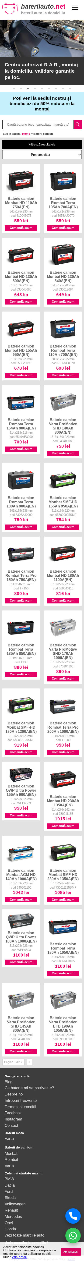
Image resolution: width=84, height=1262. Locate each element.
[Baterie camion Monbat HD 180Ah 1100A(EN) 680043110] (63, 567)
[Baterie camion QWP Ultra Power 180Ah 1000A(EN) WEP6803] (21, 929)
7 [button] (56, 88)
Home (26, 133)
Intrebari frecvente (21, 1100)
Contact (11, 1125)
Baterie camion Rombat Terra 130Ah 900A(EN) (21, 502)
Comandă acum (21, 228)
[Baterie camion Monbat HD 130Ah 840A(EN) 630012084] (63, 268)
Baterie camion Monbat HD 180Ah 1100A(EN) (63, 575)
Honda (10, 1229)
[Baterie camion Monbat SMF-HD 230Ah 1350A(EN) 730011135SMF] (63, 866)
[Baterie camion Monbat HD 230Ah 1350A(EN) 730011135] (63, 792)
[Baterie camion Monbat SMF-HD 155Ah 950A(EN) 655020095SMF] (63, 494)
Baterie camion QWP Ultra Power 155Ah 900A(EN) (21, 790)
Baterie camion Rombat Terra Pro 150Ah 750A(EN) (21, 575)
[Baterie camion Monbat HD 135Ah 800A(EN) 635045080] (21, 268)
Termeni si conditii (20, 1107)
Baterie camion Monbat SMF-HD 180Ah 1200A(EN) (21, 727)
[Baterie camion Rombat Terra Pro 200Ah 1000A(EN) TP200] (63, 719)
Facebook (13, 1113)
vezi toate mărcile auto (24, 1235)
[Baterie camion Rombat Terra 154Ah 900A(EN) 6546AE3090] (21, 416)
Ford (9, 1191)
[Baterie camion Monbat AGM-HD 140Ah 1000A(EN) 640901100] (21, 866)
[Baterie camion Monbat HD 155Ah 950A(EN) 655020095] (21, 342)
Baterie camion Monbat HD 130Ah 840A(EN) (63, 276)
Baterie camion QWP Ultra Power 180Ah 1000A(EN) (21, 937)
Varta (9, 1138)
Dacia (10, 1185)
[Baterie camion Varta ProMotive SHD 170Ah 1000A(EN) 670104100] (63, 641)
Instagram (13, 1119)
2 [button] (21, 88)
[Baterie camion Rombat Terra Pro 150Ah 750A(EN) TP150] (21, 567)
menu (75, 8)
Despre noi (14, 1094)
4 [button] (35, 88)
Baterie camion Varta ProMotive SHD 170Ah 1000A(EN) (63, 651)
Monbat (11, 1153)
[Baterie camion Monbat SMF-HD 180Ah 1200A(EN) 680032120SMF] (21, 719)
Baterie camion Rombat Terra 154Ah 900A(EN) (21, 424)
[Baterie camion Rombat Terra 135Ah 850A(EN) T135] (21, 641)
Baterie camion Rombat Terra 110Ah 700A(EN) (63, 350)
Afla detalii (19, 1257)
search (77, 124)
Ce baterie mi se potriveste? (29, 1088)
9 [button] (70, 88)
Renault (11, 1210)
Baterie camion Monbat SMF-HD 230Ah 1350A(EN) (63, 874)
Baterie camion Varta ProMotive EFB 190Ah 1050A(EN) (63, 1024)
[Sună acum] (73, 1216)
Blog (8, 1082)
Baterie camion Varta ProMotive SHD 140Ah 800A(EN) (63, 426)
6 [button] (49, 88)
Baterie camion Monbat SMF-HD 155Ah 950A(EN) (63, 502)
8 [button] (63, 88)
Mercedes (13, 1216)
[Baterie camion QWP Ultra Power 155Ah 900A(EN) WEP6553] (21, 782)
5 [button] (42, 88)
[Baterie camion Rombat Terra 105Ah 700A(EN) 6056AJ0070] (63, 194)
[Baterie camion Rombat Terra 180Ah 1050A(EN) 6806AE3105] (63, 940)
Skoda (10, 1197)
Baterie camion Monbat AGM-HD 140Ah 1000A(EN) (21, 874)
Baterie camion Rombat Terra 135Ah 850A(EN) (21, 649)
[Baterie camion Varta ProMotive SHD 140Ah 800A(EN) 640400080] (63, 416)
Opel (9, 1223)
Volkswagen (15, 1204)
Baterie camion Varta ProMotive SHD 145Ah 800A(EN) (21, 1024)
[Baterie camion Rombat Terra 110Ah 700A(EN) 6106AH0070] (63, 342)
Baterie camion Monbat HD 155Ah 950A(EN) (21, 350)
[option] (42, 52)
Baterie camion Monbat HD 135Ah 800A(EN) (21, 276)
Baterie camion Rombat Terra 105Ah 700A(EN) (63, 202)
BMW (9, 1179)
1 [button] (14, 88)
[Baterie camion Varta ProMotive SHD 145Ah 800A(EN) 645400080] (21, 1014)
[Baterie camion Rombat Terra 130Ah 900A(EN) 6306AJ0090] (21, 494)
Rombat (11, 1159)
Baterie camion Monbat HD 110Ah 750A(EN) (21, 202)
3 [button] (28, 88)
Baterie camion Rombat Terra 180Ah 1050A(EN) (63, 948)
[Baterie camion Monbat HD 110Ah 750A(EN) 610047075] (21, 194)
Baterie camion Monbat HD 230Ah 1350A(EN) (63, 800)
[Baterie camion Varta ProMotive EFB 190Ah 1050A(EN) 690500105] (63, 1014)
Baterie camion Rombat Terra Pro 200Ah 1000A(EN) (63, 727)
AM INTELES (70, 1252)
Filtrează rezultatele (42, 144)
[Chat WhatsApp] (73, 1235)
